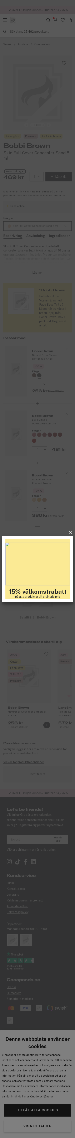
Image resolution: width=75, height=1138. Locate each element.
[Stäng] (70, 532)
